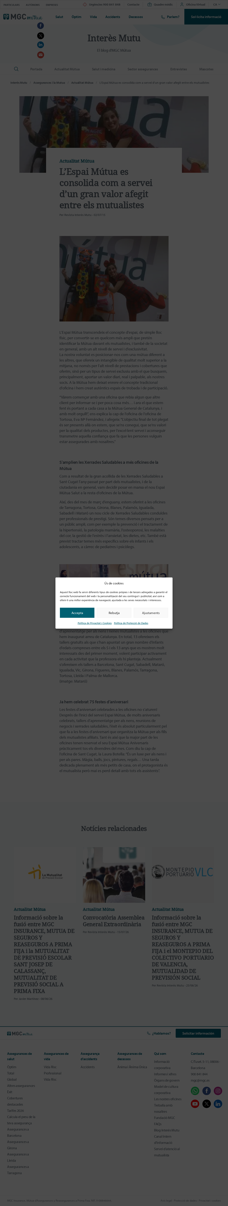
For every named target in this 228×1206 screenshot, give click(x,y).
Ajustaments (151, 612)
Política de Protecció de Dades (131, 623)
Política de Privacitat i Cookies (95, 623)
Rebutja (114, 612)
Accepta (77, 612)
